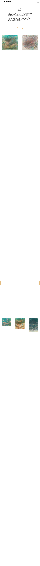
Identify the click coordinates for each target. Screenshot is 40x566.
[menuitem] (11, 2)
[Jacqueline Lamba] (6, 3)
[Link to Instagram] (38, 2)
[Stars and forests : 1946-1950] (39, 283)
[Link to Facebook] (37, 2)
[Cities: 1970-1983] (0, 283)
